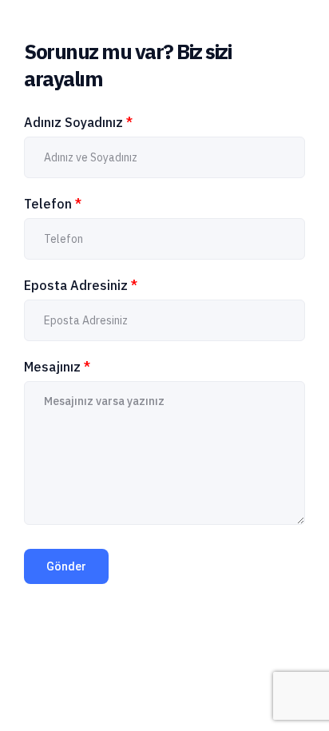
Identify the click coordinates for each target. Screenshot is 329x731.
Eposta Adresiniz (80, 285)
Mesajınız (57, 367)
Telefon (52, 204)
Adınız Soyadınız (78, 122)
